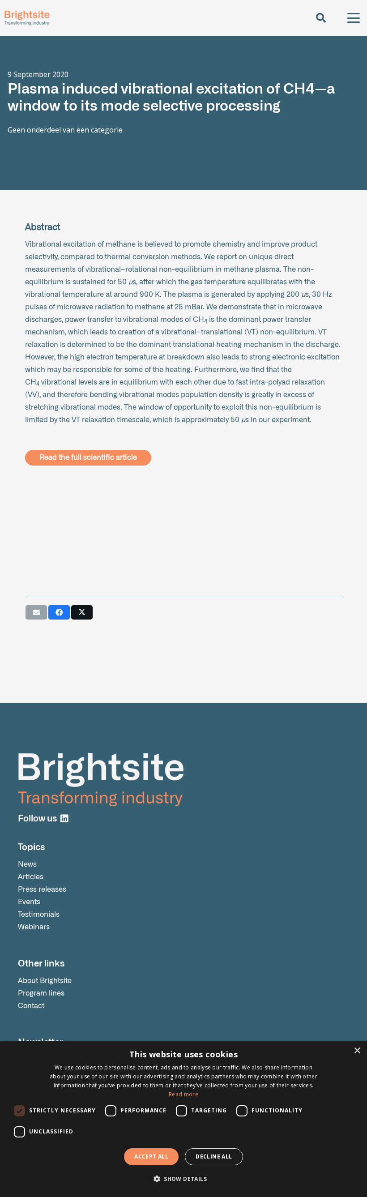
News (27, 864)
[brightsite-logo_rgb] (27, 18)
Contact (31, 1005)
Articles (30, 877)
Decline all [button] (214, 1156)
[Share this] (59, 612)
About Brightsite (45, 980)
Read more (183, 1094)
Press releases (42, 889)
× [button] (357, 1050)
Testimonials (39, 914)
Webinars (34, 927)
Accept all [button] (151, 1156)
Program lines (41, 993)
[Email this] (36, 612)
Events (29, 902)
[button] (320, 18)
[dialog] (183, 1119)
